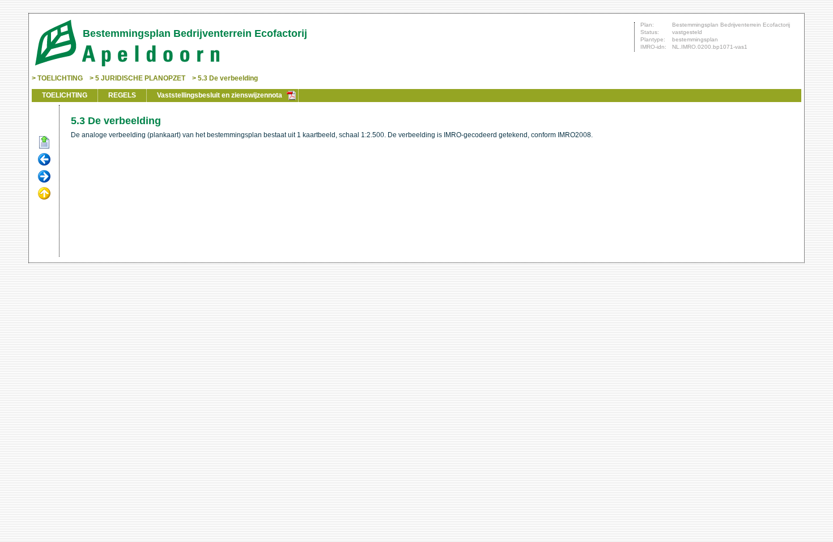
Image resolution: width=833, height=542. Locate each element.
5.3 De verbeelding (228, 78)
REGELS (122, 95)
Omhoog (44, 194)
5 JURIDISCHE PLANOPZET (140, 78)
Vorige (44, 160)
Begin (44, 143)
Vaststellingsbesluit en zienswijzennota (219, 95)
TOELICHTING (60, 78)
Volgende (44, 177)
